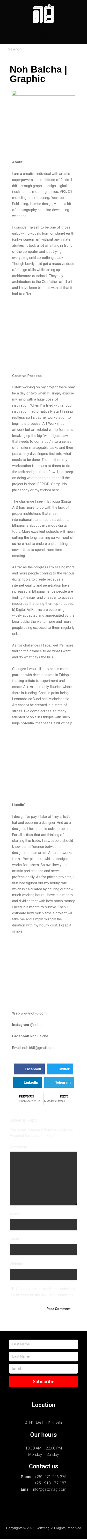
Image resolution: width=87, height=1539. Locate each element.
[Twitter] (73, 1506)
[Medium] (51, 1516)
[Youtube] (66, 1516)
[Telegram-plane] (58, 1506)
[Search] (82, 49)
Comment (19, 1146)
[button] (43, 35)
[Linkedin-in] (21, 1516)
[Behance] (43, 1506)
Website (16, 1263)
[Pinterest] (36, 1516)
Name (16, 1214)
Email (16, 1239)
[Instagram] (13, 1506)
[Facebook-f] (28, 1506)
